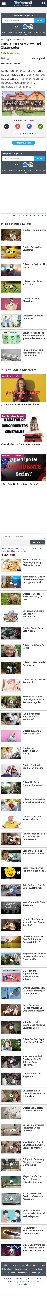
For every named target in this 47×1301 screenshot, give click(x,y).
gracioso (26, 548)
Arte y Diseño (37, 1269)
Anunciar (23, 1284)
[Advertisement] (23, 195)
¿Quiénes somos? (34, 1278)
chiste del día (21, 551)
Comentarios (37, 542)
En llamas (11, 1272)
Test (7, 370)
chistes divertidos (8, 551)
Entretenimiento (16, 39)
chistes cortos (36, 548)
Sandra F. (17, 63)
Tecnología (35, 1272)
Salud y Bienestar (10, 1265)
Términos (33, 32)
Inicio (3, 39)
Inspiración (22, 1272)
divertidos (18, 548)
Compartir (39, 58)
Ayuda (19, 1278)
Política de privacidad (29, 1281)
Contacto (7, 1278)
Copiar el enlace (25, 133)
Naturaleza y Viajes (29, 1265)
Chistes (10, 548)
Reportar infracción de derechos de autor (29, 215)
